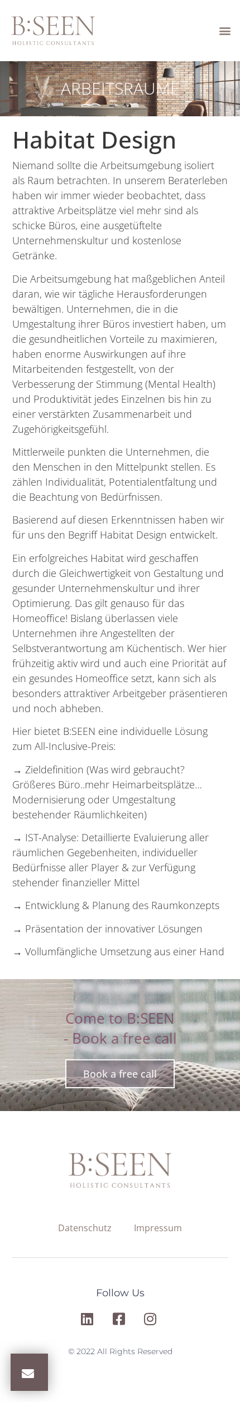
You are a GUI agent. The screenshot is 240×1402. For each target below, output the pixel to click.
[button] (224, 31)
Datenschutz (85, 1228)
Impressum (158, 1228)
